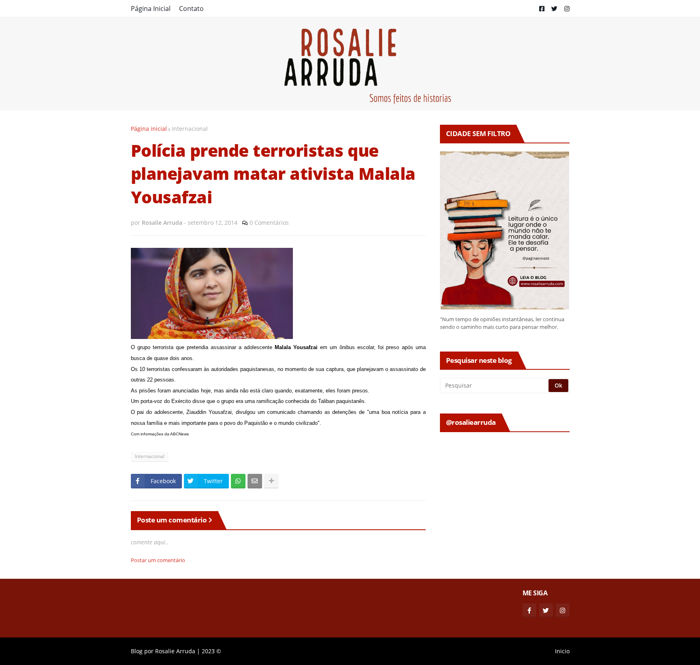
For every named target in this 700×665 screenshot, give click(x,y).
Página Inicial (151, 8)
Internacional (190, 128)
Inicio (562, 651)
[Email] (255, 481)
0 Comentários (269, 222)
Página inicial (149, 128)
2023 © (211, 651)
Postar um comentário (158, 560)
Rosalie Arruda (175, 651)
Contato (191, 8)
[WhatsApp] (238, 481)
